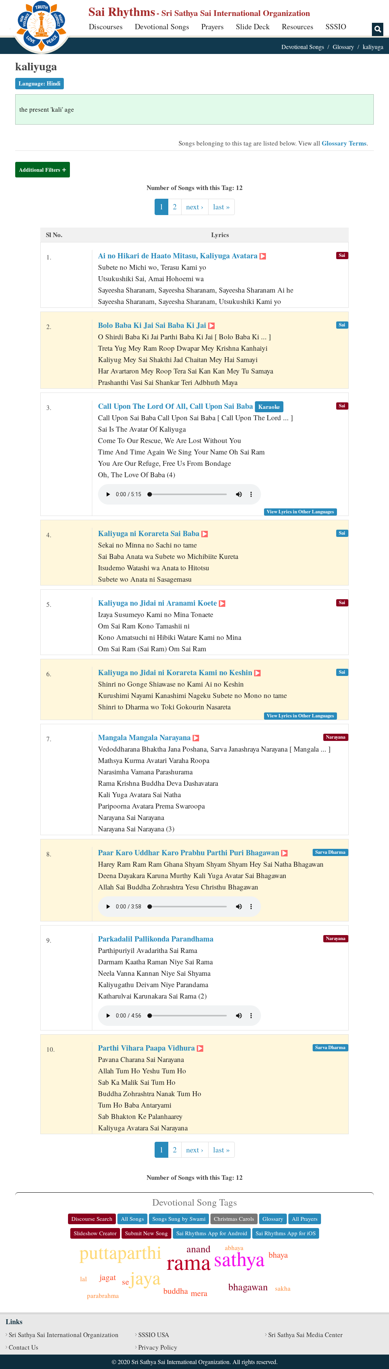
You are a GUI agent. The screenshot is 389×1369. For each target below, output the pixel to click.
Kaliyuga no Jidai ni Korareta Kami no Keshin (176, 672)
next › (195, 206)
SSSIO (336, 26)
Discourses (106, 26)
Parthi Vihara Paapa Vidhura (147, 1047)
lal (83, 1278)
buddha (175, 1290)
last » (221, 206)
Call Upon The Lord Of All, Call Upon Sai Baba (189, 405)
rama (189, 1261)
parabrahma (103, 1295)
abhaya (234, 1247)
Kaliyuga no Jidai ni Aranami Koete (158, 602)
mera (199, 1292)
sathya (239, 1258)
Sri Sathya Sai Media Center (305, 1334)
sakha (283, 1288)
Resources (297, 26)
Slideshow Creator (95, 1233)
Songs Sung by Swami (179, 1218)
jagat (108, 1276)
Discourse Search (91, 1218)
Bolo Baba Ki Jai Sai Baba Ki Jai (153, 325)
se (125, 1281)
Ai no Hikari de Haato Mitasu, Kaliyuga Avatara (178, 255)
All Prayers (305, 1218)
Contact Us (23, 1347)
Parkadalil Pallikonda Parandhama (155, 938)
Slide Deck (253, 26)
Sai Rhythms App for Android (211, 1233)
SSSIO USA (153, 1334)
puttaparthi (120, 1251)
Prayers (212, 26)
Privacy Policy (157, 1347)
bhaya (278, 1254)
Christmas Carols (234, 1218)
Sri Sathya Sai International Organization (64, 1334)
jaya (145, 1277)
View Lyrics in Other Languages (300, 511)
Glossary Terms (344, 143)
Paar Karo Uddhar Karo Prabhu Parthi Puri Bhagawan (189, 852)
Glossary (343, 47)
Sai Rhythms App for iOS (286, 1233)
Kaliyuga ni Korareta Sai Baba (149, 533)
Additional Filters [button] (39, 170)
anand (198, 1248)
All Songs (132, 1218)
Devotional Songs (162, 26)
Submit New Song (146, 1233)
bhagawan (248, 1286)
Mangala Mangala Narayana (145, 737)
